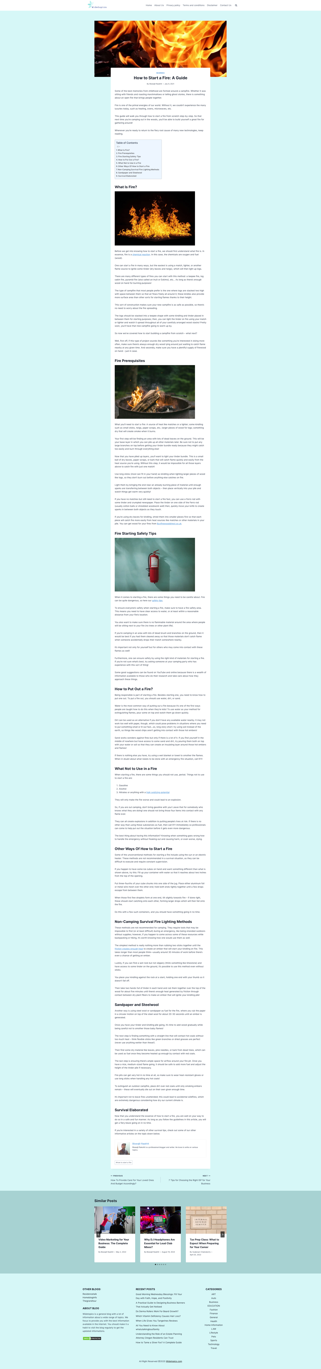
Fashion (214, 1309)
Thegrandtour (89, 1301)
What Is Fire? (124, 150)
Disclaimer (212, 5)
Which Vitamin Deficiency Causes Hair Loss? (158, 1316)
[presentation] (114, 1220)
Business (160, 73)
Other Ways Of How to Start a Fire (133, 166)
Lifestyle (213, 1332)
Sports (213, 1340)
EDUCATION (214, 1306)
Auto (213, 1298)
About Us (159, 5)
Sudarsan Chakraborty (201, 1252)
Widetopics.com (174, 1361)
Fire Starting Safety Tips (129, 156)
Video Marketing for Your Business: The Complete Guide (113, 1243)
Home (149, 5)
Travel (214, 1348)
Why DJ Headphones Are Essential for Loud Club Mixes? (159, 1243)
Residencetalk (90, 1294)
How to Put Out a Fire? (128, 160)
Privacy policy (173, 5)
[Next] (223, 1234)
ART (214, 1294)
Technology (213, 1344)
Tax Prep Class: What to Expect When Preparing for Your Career (204, 1243)
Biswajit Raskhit (155, 84)
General (214, 1317)
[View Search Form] (236, 5)
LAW (213, 1329)
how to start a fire (123, 1162)
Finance (214, 1313)
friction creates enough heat (129, 949)
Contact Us (225, 5)
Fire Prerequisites (126, 153)
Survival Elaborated (127, 176)
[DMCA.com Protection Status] (107, 1338)
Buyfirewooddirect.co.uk (169, 523)
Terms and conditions (194, 5)
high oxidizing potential (158, 792)
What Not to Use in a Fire (129, 163)
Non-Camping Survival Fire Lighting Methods (138, 169)
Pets (213, 1336)
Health (213, 1321)
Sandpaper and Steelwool (130, 172)
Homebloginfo (90, 1297)
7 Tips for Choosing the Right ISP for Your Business (189, 1180)
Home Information (214, 1325)
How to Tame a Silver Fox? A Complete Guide (159, 1342)
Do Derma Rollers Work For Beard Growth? (157, 1311)
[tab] (155, 1264)
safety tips (157, 600)
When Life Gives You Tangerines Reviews (157, 1321)
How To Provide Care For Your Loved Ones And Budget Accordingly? (132, 1180)
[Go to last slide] (98, 1234)
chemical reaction (141, 254)
